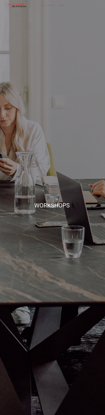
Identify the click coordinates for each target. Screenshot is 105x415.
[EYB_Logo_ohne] (17, 2)
